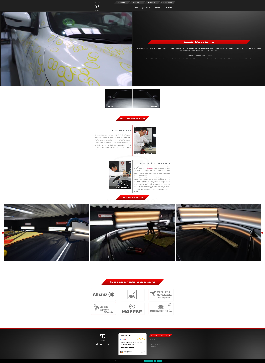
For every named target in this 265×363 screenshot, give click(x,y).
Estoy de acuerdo (148, 360)
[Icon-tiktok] (97, 2)
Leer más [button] (122, 349)
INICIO (136, 8)
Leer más (160, 360)
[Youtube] (95, 2)
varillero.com (150, 168)
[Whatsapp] (99, 2)
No (155, 360)
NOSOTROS (158, 8)
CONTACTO (169, 8)
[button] (3, 233)
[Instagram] (97, 344)
